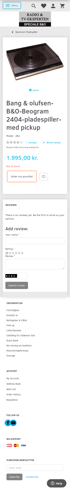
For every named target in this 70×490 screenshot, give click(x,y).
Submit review (17, 285)
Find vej (10, 325)
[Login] (53, 5)
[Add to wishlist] (43, 176)
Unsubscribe (32, 476)
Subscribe (14, 476)
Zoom (35, 90)
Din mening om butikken (19, 345)
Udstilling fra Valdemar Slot (20, 335)
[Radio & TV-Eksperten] (35, 19)
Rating (9, 248)
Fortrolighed (12, 310)
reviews (31, 142)
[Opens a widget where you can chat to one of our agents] (56, 483)
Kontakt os (12, 315)
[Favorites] (43, 5)
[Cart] (62, 5)
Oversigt (10, 355)
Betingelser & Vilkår (16, 320)
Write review (53, 142)
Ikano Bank (12, 340)
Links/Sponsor (13, 330)
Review (9, 256)
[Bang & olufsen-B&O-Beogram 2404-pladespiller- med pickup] (35, 61)
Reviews (11, 205)
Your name (11, 234)
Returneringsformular (17, 350)
